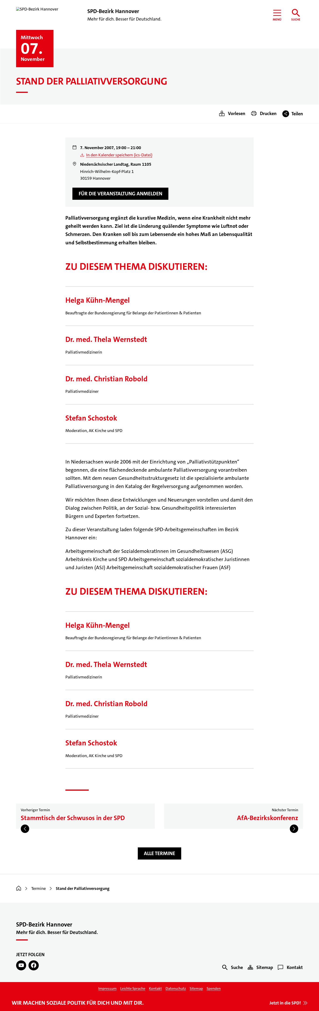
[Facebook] (33, 965)
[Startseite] (18, 888)
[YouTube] (21, 965)
